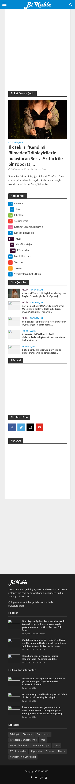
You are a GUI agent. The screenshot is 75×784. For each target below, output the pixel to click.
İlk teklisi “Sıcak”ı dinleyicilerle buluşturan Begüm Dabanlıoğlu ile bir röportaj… (44, 295)
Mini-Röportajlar (41, 745)
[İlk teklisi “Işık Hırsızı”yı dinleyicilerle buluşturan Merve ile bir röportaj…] (14, 349)
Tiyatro (61, 751)
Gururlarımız (43, 734)
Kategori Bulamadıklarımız (23, 739)
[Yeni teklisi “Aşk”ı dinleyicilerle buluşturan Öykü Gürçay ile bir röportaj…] (14, 321)
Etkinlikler (28, 734)
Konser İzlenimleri (19, 745)
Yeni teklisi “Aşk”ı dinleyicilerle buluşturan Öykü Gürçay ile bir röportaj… (44, 323)
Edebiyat (14, 734)
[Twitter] (21, 427)
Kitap (43, 739)
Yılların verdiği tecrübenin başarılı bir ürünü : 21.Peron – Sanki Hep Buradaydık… (44, 696)
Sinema (50, 751)
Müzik (25, 290)
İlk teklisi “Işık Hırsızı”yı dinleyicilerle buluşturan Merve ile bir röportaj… (41, 351)
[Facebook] (12, 427)
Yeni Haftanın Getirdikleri (23, 756)
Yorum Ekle (40, 169)
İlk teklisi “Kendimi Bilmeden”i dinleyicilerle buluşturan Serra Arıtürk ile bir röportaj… (35, 155)
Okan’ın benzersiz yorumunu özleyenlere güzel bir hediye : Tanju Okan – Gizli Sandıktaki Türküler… (43, 681)
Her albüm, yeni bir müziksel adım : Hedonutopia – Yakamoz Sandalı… (40, 657)
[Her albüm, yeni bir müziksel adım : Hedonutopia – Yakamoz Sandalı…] (14, 658)
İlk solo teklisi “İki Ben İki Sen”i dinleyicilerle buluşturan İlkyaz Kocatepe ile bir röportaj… (43, 337)
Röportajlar (15, 142)
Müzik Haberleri (18, 751)
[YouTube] (39, 427)
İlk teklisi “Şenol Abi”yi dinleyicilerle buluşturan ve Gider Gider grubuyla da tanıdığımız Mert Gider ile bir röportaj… (43, 710)
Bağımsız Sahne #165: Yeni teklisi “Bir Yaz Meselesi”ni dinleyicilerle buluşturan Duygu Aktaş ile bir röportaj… (43, 309)
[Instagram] (30, 427)
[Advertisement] (37, 50)
